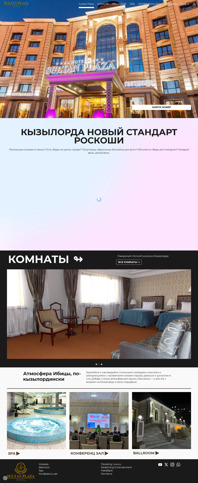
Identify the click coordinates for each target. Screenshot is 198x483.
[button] (194, 4)
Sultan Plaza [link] (86, 4)
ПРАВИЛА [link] (170, 4)
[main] (99, 136)
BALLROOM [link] (119, 4)
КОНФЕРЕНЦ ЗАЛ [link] (149, 4)
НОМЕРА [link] (103, 4)
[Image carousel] (99, 317)
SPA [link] (132, 4)
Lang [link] (183, 4)
